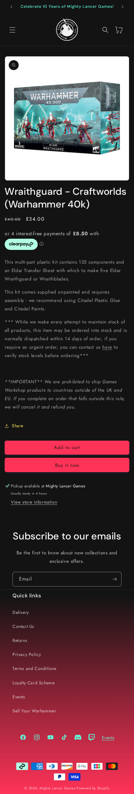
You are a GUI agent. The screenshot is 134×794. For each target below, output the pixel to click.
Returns (19, 640)
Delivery (20, 612)
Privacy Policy (26, 654)
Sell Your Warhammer (34, 711)
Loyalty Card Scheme (33, 683)
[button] (12, 30)
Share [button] (17, 426)
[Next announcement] (122, 7)
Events (18, 697)
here (107, 347)
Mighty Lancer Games (57, 788)
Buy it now (67, 465)
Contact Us (23, 626)
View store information (34, 502)
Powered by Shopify (93, 788)
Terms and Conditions (34, 668)
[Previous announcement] (11, 7)
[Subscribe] (114, 579)
